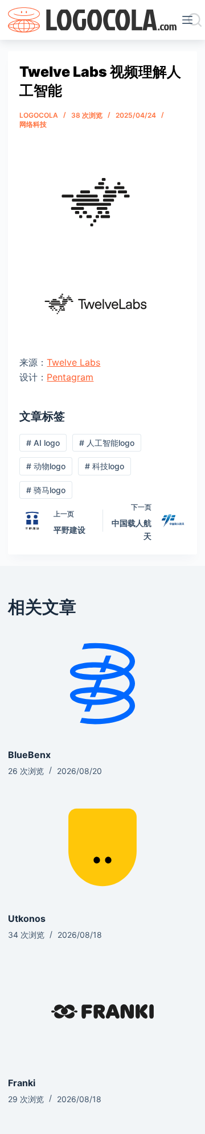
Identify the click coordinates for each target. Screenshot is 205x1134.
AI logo (43, 443)
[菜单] (189, 20)
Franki (21, 1083)
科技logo (104, 466)
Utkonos (27, 918)
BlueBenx (29, 754)
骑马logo (45, 490)
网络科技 (33, 124)
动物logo (45, 466)
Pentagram (70, 377)
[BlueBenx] (102, 683)
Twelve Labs (73, 362)
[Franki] (102, 1011)
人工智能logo (106, 443)
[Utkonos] (102, 847)
